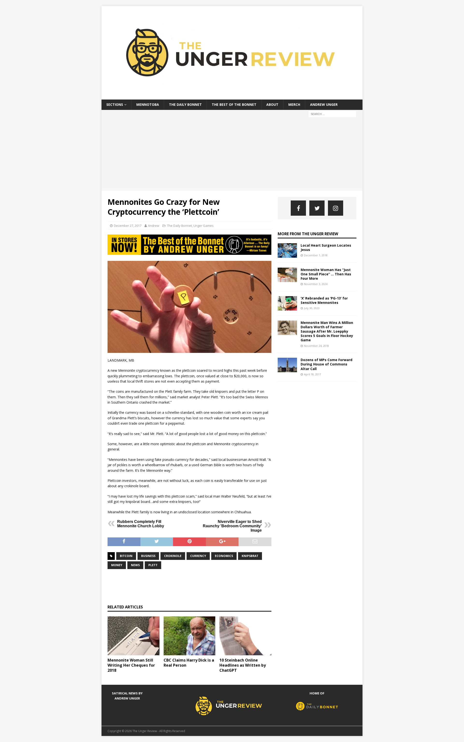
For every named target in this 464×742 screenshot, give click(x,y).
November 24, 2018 (316, 346)
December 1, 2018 (315, 255)
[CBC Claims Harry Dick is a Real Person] (190, 635)
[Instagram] (335, 208)
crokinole (172, 556)
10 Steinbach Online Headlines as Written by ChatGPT (242, 665)
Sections (114, 104)
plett (153, 565)
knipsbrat (250, 556)
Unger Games (203, 225)
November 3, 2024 (315, 284)
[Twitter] (317, 208)
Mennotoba (147, 104)
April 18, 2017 (312, 374)
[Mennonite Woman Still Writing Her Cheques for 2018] (134, 635)
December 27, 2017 (127, 225)
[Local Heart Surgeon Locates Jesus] (287, 250)
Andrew (153, 225)
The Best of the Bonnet (234, 104)
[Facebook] (298, 208)
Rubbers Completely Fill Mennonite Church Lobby (140, 524)
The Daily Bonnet (185, 104)
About (272, 104)
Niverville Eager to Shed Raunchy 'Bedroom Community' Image (232, 526)
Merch (294, 104)
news (135, 565)
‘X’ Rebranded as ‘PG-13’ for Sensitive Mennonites (324, 300)
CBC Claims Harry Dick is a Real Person (189, 662)
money (116, 565)
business (148, 556)
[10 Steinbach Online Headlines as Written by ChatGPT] (245, 635)
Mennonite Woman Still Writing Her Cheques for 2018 (131, 665)
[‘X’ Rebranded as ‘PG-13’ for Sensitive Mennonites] (287, 303)
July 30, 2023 (311, 308)
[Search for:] (332, 113)
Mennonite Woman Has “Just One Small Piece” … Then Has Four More (326, 274)
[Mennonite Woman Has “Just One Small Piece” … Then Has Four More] (287, 275)
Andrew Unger (324, 104)
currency (198, 556)
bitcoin (126, 556)
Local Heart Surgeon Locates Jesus (326, 247)
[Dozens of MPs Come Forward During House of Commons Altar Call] (287, 365)
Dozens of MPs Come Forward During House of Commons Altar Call (326, 364)
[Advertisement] (232, 154)
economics (224, 556)
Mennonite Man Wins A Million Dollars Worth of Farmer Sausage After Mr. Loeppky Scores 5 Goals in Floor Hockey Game (327, 331)
